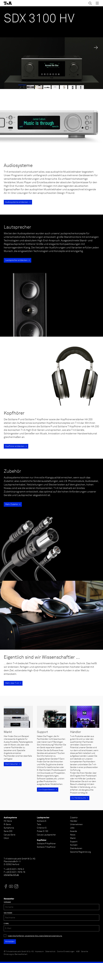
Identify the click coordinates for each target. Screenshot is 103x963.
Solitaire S (41, 821)
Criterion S (41, 828)
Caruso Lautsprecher (46, 835)
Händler (73, 821)
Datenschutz (50, 951)
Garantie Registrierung (80, 852)
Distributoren (76, 848)
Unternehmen (76, 824)
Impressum (39, 951)
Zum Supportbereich (46, 789)
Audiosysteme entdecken (16, 202)
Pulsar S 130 (42, 831)
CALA (6, 838)
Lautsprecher (43, 818)
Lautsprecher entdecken (16, 260)
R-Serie (7, 824)
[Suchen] (90, 3)
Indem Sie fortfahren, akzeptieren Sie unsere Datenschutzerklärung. (35, 936)
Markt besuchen (11, 764)
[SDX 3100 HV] (51, 47)
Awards (73, 831)
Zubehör (74, 818)
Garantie (84, 951)
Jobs (72, 828)
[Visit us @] (6, 886)
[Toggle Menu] (97, 3)
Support (73, 842)
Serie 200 (8, 831)
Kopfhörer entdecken (14, 446)
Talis (39, 824)
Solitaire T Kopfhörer (46, 847)
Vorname (7, 902)
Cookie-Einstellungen (65, 951)
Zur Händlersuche (78, 798)
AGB (78, 951)
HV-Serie (8, 821)
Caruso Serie (9, 835)
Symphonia (9, 828)
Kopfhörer (41, 840)
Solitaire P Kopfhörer (46, 844)
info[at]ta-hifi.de (11, 875)
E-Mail (6, 923)
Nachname (8, 913)
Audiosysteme (10, 818)
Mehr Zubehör (11, 504)
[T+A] (8, 3)
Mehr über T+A (12, 683)
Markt (73, 838)
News (72, 835)
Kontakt (73, 845)
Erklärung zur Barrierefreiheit (15, 954)
